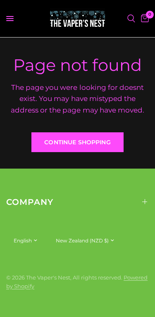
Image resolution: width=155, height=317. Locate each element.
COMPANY (29, 202)
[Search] (131, 18)
